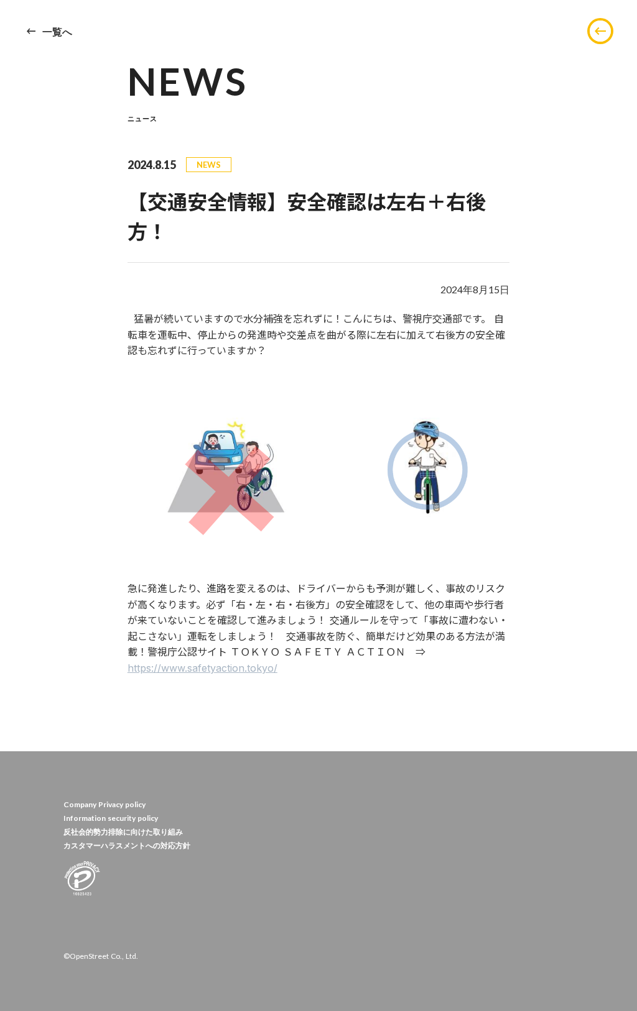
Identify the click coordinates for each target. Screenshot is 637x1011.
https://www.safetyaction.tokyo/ (202, 668)
